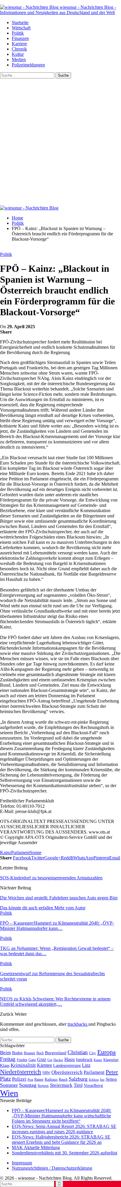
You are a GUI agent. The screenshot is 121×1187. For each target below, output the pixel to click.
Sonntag (27, 1085)
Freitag (8, 1059)
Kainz (5, 852)
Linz (86, 1065)
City (92, 1053)
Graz (41, 1059)
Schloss (94, 1079)
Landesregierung (67, 1065)
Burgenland (55, 1052)
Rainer (38, 1080)
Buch (40, 1053)
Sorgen (43, 1085)
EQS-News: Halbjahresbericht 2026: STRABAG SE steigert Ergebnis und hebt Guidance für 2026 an (61, 1139)
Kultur (18, 54)
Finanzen (20, 38)
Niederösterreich (20, 1071)
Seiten (111, 1079)
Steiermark (61, 1085)
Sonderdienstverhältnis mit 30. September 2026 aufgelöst (64, 1152)
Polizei (19, 1079)
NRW (46, 1073)
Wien (9, 1093)
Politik (18, 33)
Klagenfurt (110, 1060)
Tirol (78, 1085)
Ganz (32, 1060)
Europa (106, 1052)
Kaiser (98, 1060)
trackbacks (78, 1024)
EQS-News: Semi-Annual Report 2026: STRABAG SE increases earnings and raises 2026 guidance (64, 1129)
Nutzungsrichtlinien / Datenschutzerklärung (52, 1168)
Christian (78, 1052)
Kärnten (44, 1065)
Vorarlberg (93, 1085)
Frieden (22, 1060)
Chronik (19, 48)
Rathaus (51, 1079)
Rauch (63, 1079)
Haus (69, 1059)
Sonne (35, 852)
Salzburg (78, 1079)
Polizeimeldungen (28, 64)
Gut (49, 1060)
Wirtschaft (21, 27)
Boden (17, 1053)
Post (30, 1079)
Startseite (20, 22)
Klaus (4, 1065)
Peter (112, 1072)
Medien (19, 59)
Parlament (20, 852)
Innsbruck (84, 1059)
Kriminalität (23, 1065)
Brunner (29, 1053)
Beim (5, 1052)
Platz (5, 1079)
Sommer (9, 1085)
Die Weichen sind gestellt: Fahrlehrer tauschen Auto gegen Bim (58, 897)
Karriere (19, 43)
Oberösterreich (67, 1072)
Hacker (58, 1060)
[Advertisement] (60, 141)
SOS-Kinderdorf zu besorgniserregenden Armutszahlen (51, 877)
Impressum (22, 1162)
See (102, 1079)
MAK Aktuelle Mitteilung (36, 1147)
